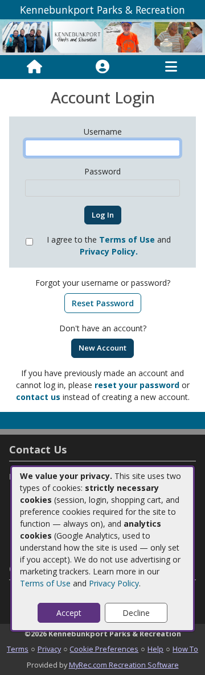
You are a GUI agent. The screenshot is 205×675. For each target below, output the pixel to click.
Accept (68, 612)
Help (155, 649)
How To (185, 649)
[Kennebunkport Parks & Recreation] (102, 36)
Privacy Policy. (109, 251)
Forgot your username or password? (102, 282)
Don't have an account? (102, 328)
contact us (38, 396)
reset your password (137, 385)
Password (102, 171)
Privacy (49, 649)
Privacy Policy (114, 583)
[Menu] (171, 67)
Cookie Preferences (103, 649)
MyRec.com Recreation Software (124, 665)
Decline (136, 612)
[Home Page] (34, 67)
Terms (17, 649)
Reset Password (103, 303)
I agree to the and (109, 245)
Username (103, 131)
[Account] (102, 67)
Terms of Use (45, 583)
